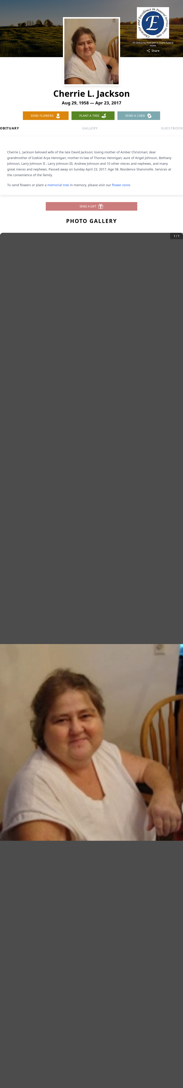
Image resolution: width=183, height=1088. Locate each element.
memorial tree (58, 185)
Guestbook (172, 128)
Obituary (9, 128)
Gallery (90, 128)
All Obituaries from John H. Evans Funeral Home (153, 44)
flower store (121, 185)
